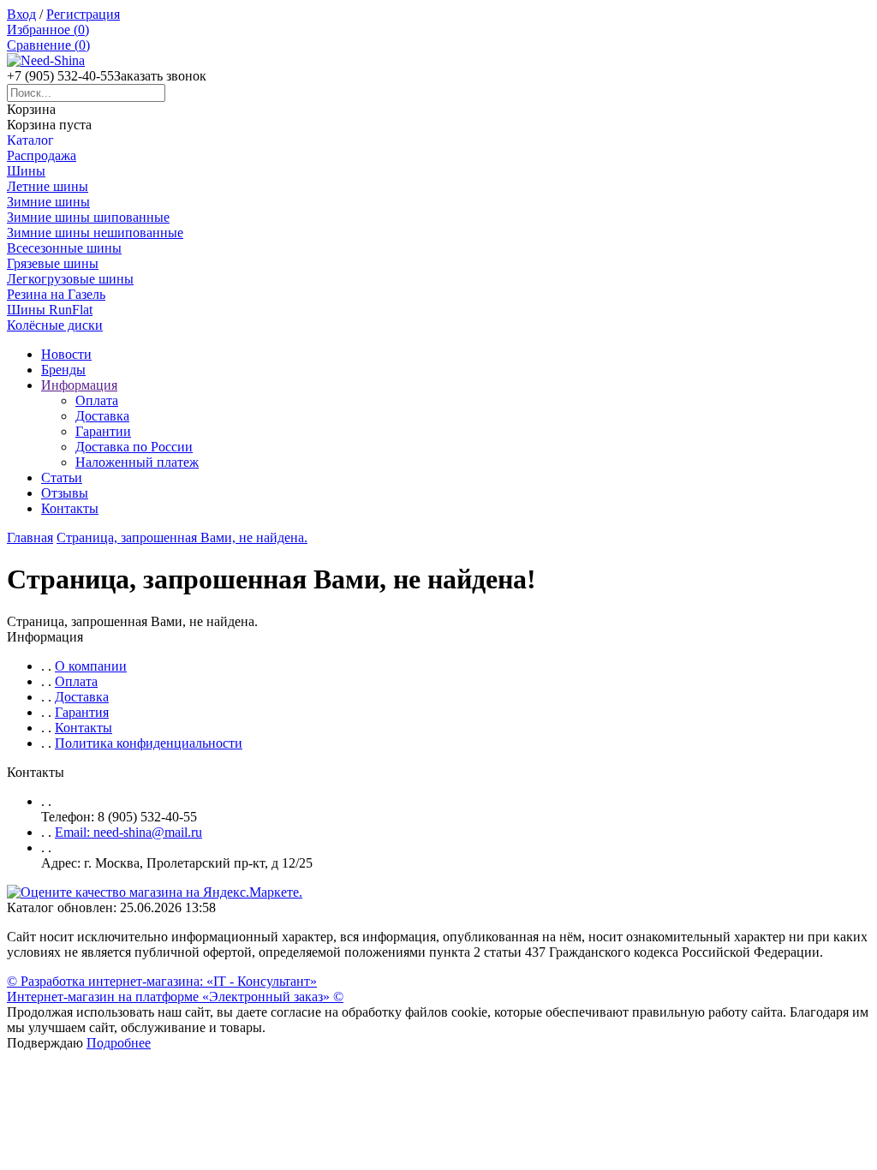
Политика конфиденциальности (148, 743)
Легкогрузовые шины (70, 279)
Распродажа (41, 155)
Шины (26, 171)
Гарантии (103, 431)
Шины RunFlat (49, 309)
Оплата (96, 400)
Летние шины (47, 186)
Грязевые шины (52, 263)
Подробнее (119, 1043)
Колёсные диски (55, 325)
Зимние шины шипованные (88, 217)
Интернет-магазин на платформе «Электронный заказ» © (175, 996)
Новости (66, 354)
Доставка (102, 416)
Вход (21, 14)
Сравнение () (48, 45)
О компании (91, 666)
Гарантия (82, 712)
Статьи (61, 477)
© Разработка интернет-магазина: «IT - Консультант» (162, 981)
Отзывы (64, 493)
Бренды (63, 369)
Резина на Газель (56, 294)
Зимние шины (48, 201)
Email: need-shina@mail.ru (128, 832)
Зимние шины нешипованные (95, 232)
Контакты (69, 508)
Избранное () (48, 29)
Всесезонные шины (64, 248)
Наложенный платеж (137, 462)
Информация (79, 385)
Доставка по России (134, 446)
